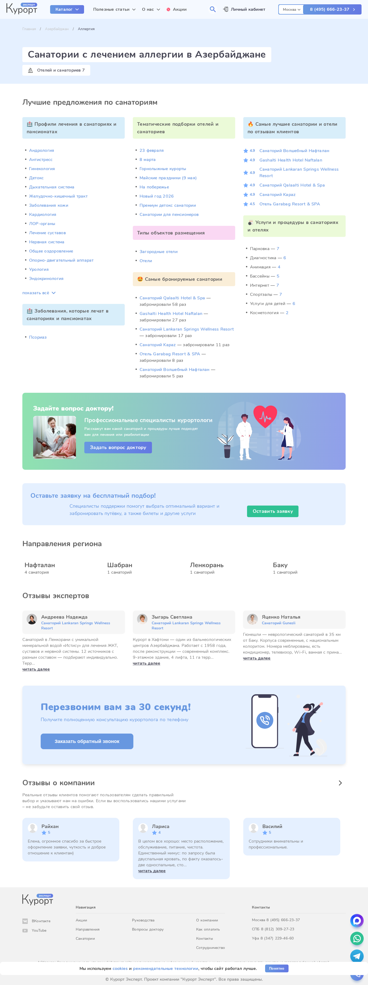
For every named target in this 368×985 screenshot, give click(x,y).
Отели (146, 261)
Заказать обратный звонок (87, 741)
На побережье (154, 187)
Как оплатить (208, 929)
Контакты (204, 938)
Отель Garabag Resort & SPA (170, 354)
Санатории (85, 938)
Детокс (36, 178)
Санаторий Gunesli (279, 623)
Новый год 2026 (157, 196)
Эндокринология (46, 279)
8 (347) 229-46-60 (277, 938)
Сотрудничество (210, 947)
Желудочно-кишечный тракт (58, 196)
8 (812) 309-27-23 (277, 929)
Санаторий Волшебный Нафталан (175, 370)
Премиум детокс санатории (168, 205)
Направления (87, 929)
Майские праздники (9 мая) (168, 178)
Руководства (143, 920)
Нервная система (47, 242)
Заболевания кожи (48, 205)
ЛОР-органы (42, 224)
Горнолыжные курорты (163, 169)
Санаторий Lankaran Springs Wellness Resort (187, 329)
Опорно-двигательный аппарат (61, 260)
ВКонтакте (41, 921)
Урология (39, 269)
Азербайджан (57, 28)
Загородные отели (159, 252)
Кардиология (43, 215)
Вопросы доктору (148, 929)
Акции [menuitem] (180, 9)
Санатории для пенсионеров (169, 215)
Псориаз (38, 337)
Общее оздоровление (51, 251)
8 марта (148, 160)
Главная (29, 28)
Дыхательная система (52, 187)
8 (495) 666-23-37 (329, 9)
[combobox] (291, 9)
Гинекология (42, 169)
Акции (81, 920)
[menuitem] (67, 9)
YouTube (39, 930)
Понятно (276, 968)
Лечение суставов (47, 233)
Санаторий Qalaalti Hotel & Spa (172, 298)
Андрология (41, 150)
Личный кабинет (248, 9)
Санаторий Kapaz (158, 345)
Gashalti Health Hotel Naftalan (171, 314)
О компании (207, 920)
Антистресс (41, 160)
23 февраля (152, 150)
